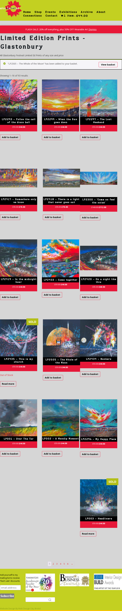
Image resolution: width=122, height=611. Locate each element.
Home (27, 12)
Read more (8, 383)
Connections (32, 15)
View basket (108, 64)
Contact (51, 15)
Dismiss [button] (92, 29)
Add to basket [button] (10, 137)
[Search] (49, 599)
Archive (87, 12)
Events (50, 12)
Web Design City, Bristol (29, 608)
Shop (38, 12)
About (100, 12)
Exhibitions (68, 12)
